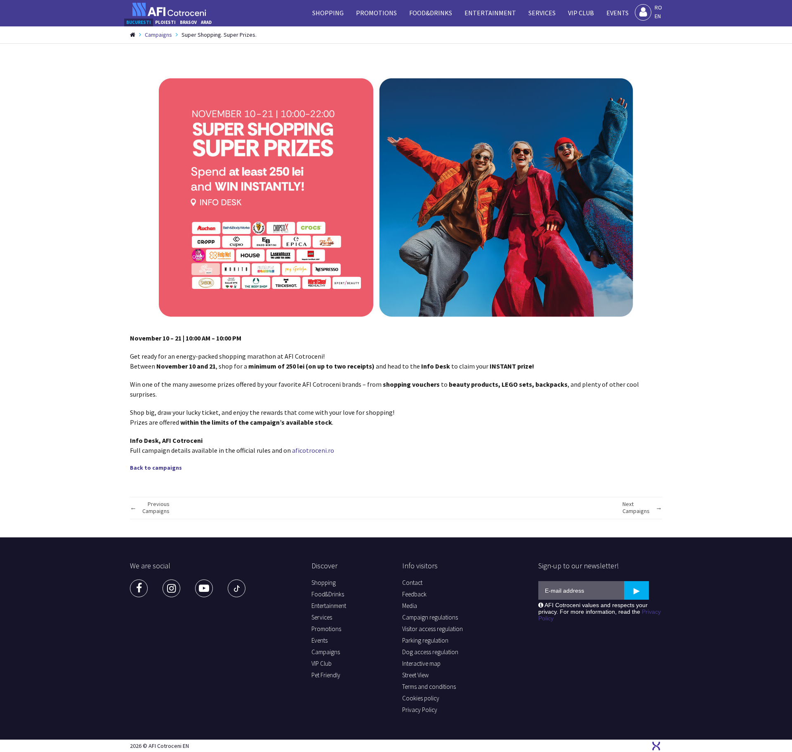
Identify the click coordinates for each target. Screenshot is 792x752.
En (658, 16)
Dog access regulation (430, 652)
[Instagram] (171, 588)
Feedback (414, 594)
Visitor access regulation (432, 629)
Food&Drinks (430, 13)
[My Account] (643, 12)
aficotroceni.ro (313, 450)
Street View (415, 675)
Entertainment (490, 13)
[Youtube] (204, 588)
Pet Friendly (325, 675)
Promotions (376, 13)
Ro (658, 7)
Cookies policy (420, 698)
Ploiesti (165, 22)
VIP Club (581, 13)
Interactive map (421, 663)
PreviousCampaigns (156, 508)
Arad (206, 22)
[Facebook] (139, 588)
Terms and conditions (429, 687)
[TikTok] (236, 588)
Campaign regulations (430, 617)
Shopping (328, 13)
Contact (412, 582)
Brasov (188, 22)
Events (617, 13)
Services (542, 13)
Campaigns (158, 34)
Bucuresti (138, 22)
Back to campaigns (156, 467)
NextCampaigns (636, 508)
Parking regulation (425, 640)
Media (409, 606)
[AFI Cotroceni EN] (169, 9)
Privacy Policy (419, 710)
